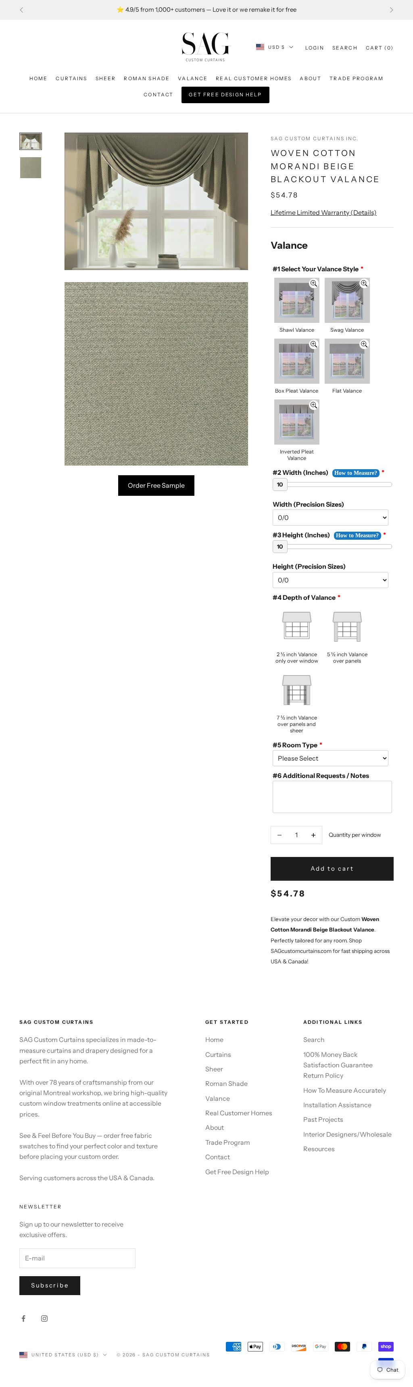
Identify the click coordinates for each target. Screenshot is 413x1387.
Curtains (71, 78)
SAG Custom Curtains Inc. (315, 138)
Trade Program (357, 78)
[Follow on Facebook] (23, 1318)
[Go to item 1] (30, 141)
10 (280, 484)
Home (38, 78)
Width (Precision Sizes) (308, 504)
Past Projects (323, 1119)
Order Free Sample (156, 485)
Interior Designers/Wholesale (347, 1134)
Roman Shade (147, 78)
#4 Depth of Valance (304, 597)
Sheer (106, 78)
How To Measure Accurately (344, 1090)
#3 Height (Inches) (301, 535)
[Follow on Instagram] (44, 1318)
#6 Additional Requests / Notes (321, 775)
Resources (319, 1149)
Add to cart (332, 868)
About (310, 78)
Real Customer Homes (254, 78)
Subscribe (50, 1285)
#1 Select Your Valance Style (316, 269)
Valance (193, 78)
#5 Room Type (295, 745)
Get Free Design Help (225, 94)
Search (314, 1040)
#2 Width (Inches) (300, 472)
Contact (158, 94)
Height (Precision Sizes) (309, 566)
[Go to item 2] (30, 167)
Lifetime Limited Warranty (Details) (324, 212)
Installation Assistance (337, 1105)
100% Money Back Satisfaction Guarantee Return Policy (338, 1065)
